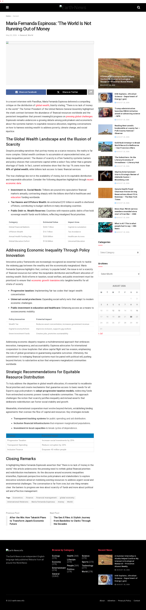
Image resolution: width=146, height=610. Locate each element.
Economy (56, 562)
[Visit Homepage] (73, 7)
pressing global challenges (79, 116)
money (61, 502)
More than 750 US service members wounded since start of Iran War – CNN (126, 211)
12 (113, 310)
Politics (70, 569)
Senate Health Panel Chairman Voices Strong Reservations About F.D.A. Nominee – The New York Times (126, 194)
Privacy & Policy (124, 601)
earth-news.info (18, 601)
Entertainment (59, 568)
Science (85, 556)
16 (137, 310)
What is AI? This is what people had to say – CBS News (125, 226)
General (16, 16)
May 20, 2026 (11, 35)
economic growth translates (46, 280)
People (70, 565)
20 (119, 317)
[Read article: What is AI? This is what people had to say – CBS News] (105, 227)
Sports (85, 562)
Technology (87, 565)
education (16, 197)
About (102, 601)
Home (8, 16)
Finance (29, 498)
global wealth (42, 105)
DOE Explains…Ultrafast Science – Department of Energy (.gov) (126, 96)
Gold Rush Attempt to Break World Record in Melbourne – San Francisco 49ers (127, 145)
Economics (18, 498)
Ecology (56, 556)
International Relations (17, 502)
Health (70, 556)
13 (119, 310)
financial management (46, 498)
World (30, 35)
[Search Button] (138, 7)
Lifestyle (71, 559)
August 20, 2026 (108, 85)
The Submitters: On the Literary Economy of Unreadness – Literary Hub (127, 160)
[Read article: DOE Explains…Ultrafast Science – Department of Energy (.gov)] (105, 98)
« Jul (100, 333)
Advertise (111, 601)
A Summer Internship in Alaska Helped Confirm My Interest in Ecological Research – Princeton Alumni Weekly (117, 79)
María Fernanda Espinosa (43, 502)
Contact (137, 601)
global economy (67, 498)
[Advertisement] (119, 34)
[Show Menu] (7, 7)
